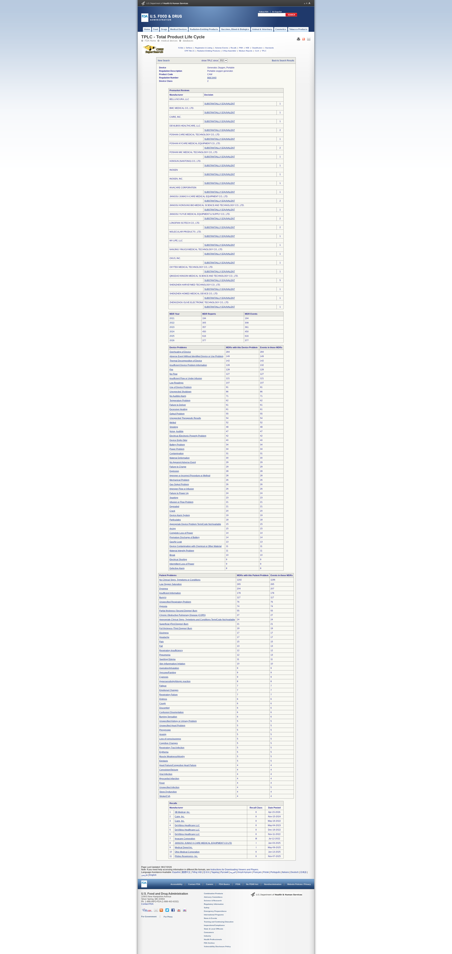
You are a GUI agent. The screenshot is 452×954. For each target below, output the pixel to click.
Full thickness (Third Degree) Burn (175, 628)
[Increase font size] (309, 3)
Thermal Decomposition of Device (186, 361)
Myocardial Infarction (169, 778)
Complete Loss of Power (181, 533)
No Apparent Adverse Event (183, 462)
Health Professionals (213, 939)
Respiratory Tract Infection (171, 747)
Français (257, 872)
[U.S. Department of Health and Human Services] (164, 4)
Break (172, 555)
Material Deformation (180, 458)
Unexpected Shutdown (180, 391)
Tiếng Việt (197, 872)
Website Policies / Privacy (299, 884)
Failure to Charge (178, 467)
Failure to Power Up (179, 493)
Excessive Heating (178, 409)
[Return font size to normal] (306, 3)
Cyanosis (163, 677)
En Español (277, 12)
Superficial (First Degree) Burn (173, 624)
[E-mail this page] (308, 40)
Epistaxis (163, 761)
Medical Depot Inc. (184, 847)
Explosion (174, 471)
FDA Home (150, 40)
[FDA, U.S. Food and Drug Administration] (161, 21)
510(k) (180, 48)
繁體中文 (186, 872)
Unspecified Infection (169, 787)
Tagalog (215, 872)
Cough (162, 703)
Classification (257, 48)
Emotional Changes (168, 690)
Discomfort (164, 708)
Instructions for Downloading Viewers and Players (234, 869)
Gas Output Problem (179, 484)
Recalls (233, 48)
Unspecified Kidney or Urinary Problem (178, 721)
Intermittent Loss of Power (182, 564)
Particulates (175, 520)
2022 (172, 323)
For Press (168, 917)
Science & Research (213, 901)
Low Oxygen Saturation (170, 584)
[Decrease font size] (304, 3)
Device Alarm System (180, 515)
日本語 (303, 872)
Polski (266, 872)
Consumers (209, 932)
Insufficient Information (170, 593)
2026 (172, 340)
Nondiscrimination (272, 884)
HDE (247, 48)
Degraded (174, 506)
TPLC (264, 51)
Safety (206, 908)
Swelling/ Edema (167, 659)
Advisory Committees (213, 897)
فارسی (144, 875)
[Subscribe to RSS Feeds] (162, 911)
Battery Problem (177, 444)
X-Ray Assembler (229, 51)
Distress (163, 699)
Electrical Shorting (178, 559)
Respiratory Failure (168, 694)
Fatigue (162, 686)
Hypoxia (163, 606)
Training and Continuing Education (218, 922)
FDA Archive (209, 943)
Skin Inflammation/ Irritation (172, 663)
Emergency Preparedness (215, 911)
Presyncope (165, 730)
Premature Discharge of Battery (185, 537)
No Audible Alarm (178, 396)
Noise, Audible (176, 431)
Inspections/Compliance (214, 925)
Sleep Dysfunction (168, 792)
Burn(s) (162, 597)
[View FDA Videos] (179, 911)
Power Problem (177, 449)
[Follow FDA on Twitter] (167, 911)
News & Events (210, 918)
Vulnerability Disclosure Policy (217, 946)
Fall (161, 646)
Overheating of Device (180, 352)
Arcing (173, 528)
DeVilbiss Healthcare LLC (187, 825)
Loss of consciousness (170, 739)
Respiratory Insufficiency (171, 650)
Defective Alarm (177, 568)
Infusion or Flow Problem (181, 502)
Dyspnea (163, 588)
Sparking (174, 497)
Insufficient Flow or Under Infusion (186, 378)
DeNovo (189, 48)
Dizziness (164, 633)
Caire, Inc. (180, 816)
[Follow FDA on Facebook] (173, 911)
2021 (172, 318)
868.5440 (211, 77)
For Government (149, 916)
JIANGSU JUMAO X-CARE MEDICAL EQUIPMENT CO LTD (203, 843)
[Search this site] (291, 16)
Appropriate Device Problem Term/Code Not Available (195, 524)
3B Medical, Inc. (182, 812)
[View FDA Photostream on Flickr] (185, 911)
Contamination (177, 453)
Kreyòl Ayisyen (244, 872)
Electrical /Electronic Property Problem (188, 436)
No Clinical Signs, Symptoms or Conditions (179, 580)
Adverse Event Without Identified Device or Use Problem (196, 356)
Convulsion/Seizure (168, 769)
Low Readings (176, 383)
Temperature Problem (180, 400)
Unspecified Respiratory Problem (175, 602)
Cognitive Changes (168, 743)
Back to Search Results (283, 60)
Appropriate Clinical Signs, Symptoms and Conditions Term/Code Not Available (197, 619)
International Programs (214, 915)
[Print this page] (298, 40)
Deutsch (295, 872)
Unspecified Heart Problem (172, 725)
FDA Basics (224, 884)
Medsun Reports (245, 51)
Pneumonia (164, 655)
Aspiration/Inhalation (169, 668)
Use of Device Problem (181, 387)
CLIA (257, 51)
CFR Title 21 (190, 51)
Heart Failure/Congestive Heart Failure (177, 765)
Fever (162, 783)
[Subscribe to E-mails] (156, 911)
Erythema (163, 752)
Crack (172, 511)
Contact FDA (194, 884)
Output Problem (177, 414)
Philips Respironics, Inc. (186, 856)
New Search (164, 60)
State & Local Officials (213, 929)
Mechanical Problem (179, 480)
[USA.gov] (147, 911)
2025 (172, 336)
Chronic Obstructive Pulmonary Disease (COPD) (182, 615)
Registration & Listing (203, 48)
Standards (269, 48)
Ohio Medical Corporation (187, 852)
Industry (207, 936)
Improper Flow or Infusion (182, 489)
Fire (171, 369)
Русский (224, 872)
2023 (172, 327)
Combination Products (213, 893)
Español (176, 872)
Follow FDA (263, 12)
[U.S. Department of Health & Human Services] (276, 895)
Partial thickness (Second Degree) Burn (178, 611)
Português (275, 872)
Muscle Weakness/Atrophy (172, 756)
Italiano (285, 872)
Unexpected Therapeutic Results (185, 418)
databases (188, 40)
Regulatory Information (214, 904)
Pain (161, 641)
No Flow (173, 374)
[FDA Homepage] (144, 885)
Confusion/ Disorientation (171, 712)
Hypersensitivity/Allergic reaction (175, 681)
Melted (173, 422)
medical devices (169, 40)
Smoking (174, 427)
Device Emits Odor (178, 440)
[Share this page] (303, 40)
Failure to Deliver (178, 405)
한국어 (206, 872)
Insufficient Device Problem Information (188, 365)
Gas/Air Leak (176, 542)
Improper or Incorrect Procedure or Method (190, 475)
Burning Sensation (168, 717)
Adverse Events (221, 48)
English (152, 875)
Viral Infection (165, 774)
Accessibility (176, 884)
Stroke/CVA (164, 796)
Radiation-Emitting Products (208, 51)
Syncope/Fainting (167, 672)
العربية (233, 872)
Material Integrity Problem (182, 550)
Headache (164, 637)
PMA (241, 48)
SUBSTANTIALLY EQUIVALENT (219, 103)
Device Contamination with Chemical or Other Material (196, 546)
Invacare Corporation (185, 838)
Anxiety (162, 734)
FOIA (238, 884)
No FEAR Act (252, 884)
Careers (209, 884)
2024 (172, 331)
